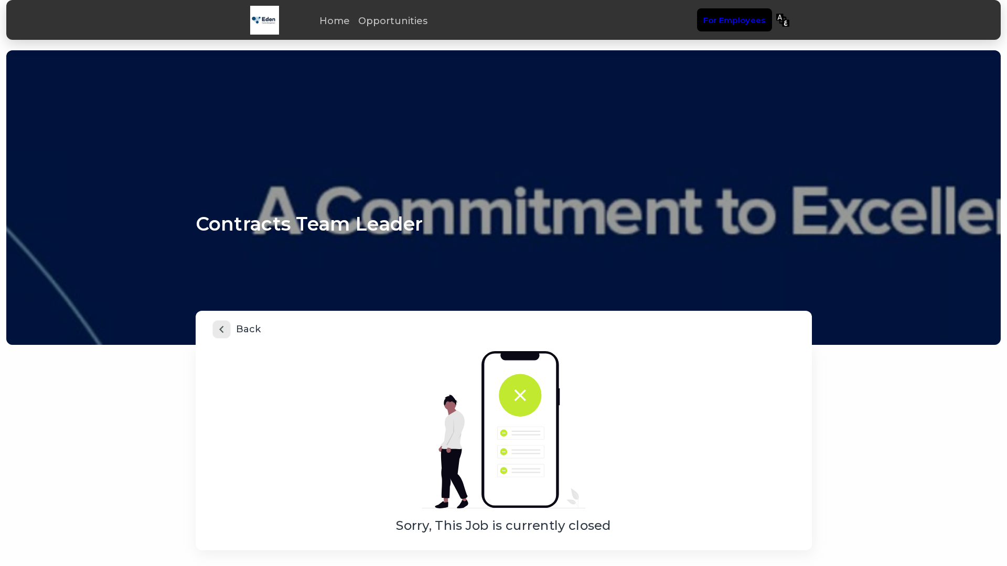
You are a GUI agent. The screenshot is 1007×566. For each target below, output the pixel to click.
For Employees (734, 20)
